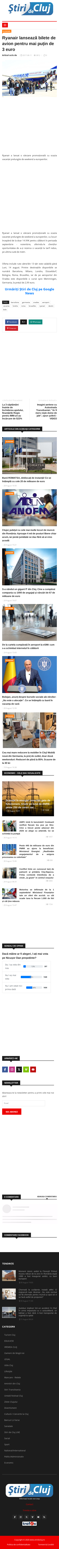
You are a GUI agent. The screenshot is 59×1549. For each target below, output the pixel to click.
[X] (26, 1517)
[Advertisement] (29, 124)
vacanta (6, 306)
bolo (5, 309)
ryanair (42, 306)
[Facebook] (15, 1517)
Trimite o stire (29, 1510)
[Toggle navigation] (5, 25)
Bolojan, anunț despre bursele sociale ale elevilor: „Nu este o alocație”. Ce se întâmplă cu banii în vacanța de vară (29, 700)
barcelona (15, 302)
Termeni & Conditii (46, 1544)
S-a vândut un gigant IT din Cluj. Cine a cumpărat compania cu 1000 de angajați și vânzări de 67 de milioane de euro (28, 592)
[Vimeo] (32, 1517)
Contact (29, 1504)
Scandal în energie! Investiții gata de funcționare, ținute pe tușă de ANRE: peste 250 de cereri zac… (28, 804)
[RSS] (44, 1517)
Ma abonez (12, 1111)
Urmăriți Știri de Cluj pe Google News (29, 291)
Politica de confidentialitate (18, 1544)
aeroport (45, 302)
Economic (7, 31)
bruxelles (32, 306)
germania (26, 302)
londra (15, 306)
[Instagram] (20, 1517)
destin (50, 306)
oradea (36, 302)
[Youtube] (38, 1517)
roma (23, 306)
